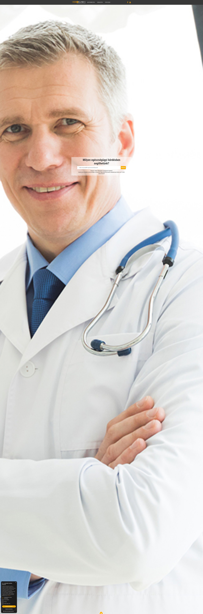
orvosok (107, 2)
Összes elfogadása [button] (9, 606)
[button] (9, 611)
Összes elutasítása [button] (9, 609)
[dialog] (9, 597)
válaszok (100, 2)
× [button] (15, 582)
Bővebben (9, 595)
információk (91, 2)
